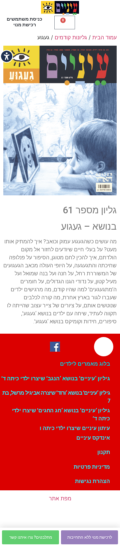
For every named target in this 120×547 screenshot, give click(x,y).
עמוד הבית (104, 37)
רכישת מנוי (24, 24)
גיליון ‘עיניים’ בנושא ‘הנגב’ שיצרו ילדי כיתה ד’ (55, 378)
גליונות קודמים (71, 37)
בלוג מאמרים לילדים (85, 364)
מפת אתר (60, 498)
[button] (96, 22)
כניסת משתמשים (24, 19)
